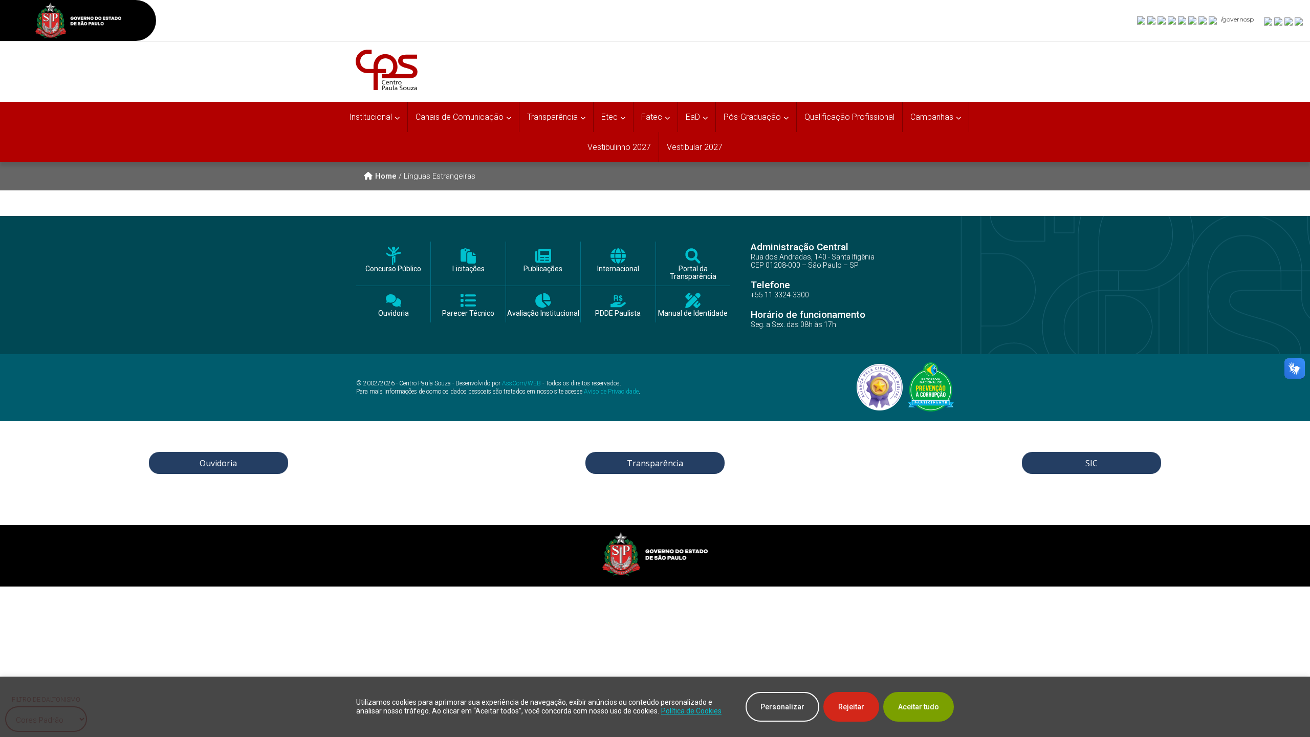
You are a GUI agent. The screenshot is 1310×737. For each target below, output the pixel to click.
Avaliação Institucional (543, 313)
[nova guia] (1299, 21)
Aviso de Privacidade (611, 391)
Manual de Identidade (693, 313)
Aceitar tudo (918, 707)
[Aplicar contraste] (1289, 21)
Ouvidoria (393, 313)
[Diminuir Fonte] (1278, 21)
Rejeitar (851, 707)
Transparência (655, 463)
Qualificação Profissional (849, 117)
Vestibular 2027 (695, 147)
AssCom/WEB (521, 383)
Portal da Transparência (693, 272)
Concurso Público (393, 269)
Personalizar (782, 707)
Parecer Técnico (468, 313)
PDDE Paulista (618, 313)
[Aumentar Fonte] (1268, 21)
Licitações (468, 269)
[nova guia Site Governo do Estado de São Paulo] (78, 22)
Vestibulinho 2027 (619, 147)
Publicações (542, 269)
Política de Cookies (691, 711)
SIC (1091, 463)
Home (386, 176)
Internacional (618, 269)
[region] (655, 707)
